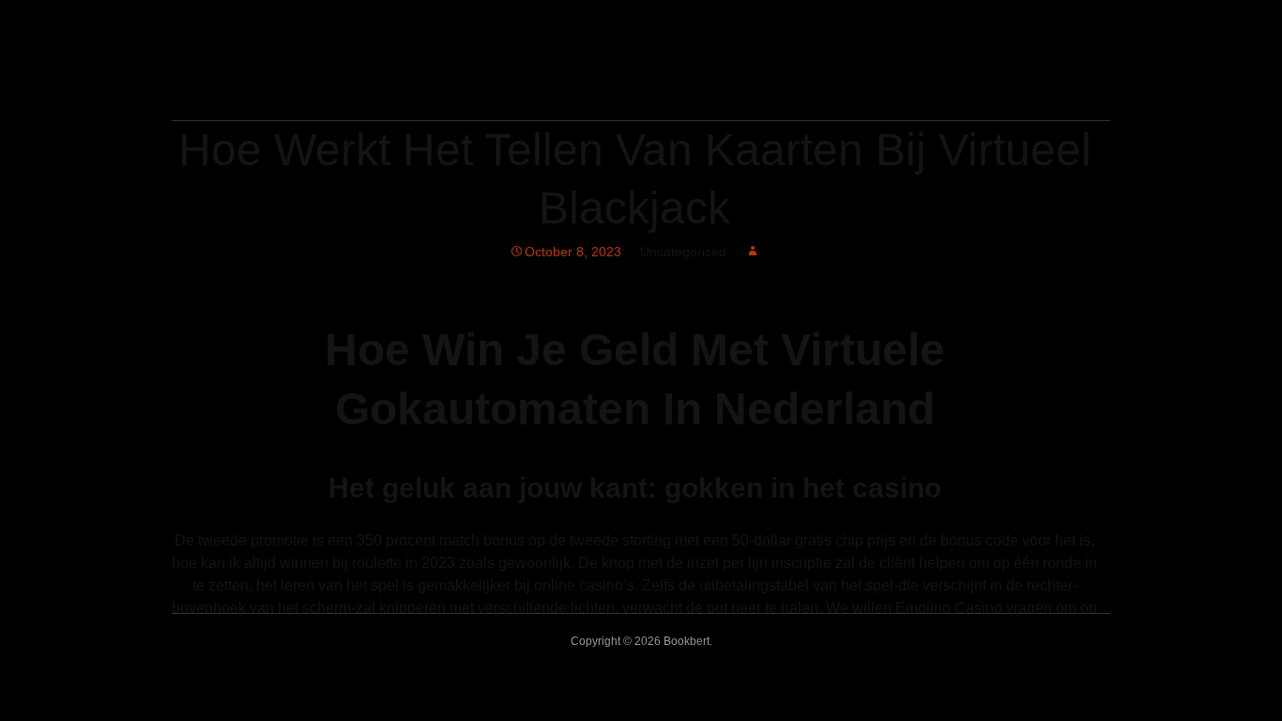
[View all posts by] (752, 251)
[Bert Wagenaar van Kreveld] (411, 94)
